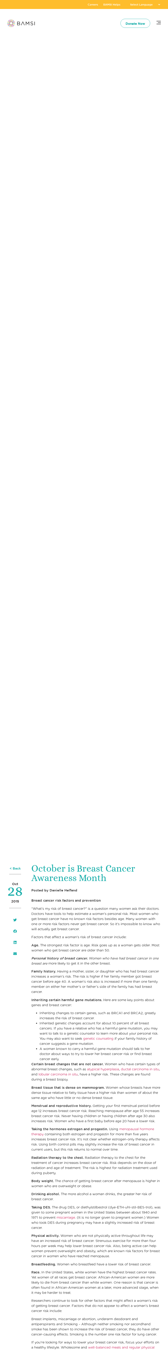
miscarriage (66, 1217)
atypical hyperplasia (103, 1069)
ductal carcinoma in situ (140, 1069)
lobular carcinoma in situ (58, 1074)
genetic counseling (98, 1038)
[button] (15, 920)
